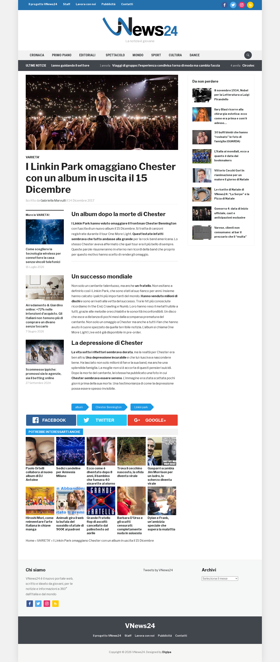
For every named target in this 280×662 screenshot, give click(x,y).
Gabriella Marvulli (53, 200)
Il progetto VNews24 (43, 4)
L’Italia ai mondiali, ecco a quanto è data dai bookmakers (231, 156)
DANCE (195, 55)
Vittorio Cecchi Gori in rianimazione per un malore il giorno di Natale (231, 175)
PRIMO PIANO (61, 55)
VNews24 (140, 626)
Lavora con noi (86, 4)
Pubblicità (108, 4)
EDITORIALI (87, 55)
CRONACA (37, 55)
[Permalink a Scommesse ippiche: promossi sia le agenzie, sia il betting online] (45, 354)
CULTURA (175, 55)
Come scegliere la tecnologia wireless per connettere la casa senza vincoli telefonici (43, 255)
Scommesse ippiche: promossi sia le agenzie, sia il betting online (43, 374)
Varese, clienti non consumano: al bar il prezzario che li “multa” (230, 232)
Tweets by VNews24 (158, 570)
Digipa (166, 652)
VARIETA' (32, 157)
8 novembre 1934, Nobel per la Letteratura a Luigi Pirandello (231, 95)
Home (30, 540)
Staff (66, 4)
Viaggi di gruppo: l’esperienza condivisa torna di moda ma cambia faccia (148, 65)
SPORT (156, 55)
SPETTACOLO (115, 55)
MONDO (138, 55)
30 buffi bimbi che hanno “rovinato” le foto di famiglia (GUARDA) (231, 137)
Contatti (127, 4)
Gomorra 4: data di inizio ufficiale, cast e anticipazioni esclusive (231, 213)
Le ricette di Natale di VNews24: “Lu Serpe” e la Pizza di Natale (231, 194)
